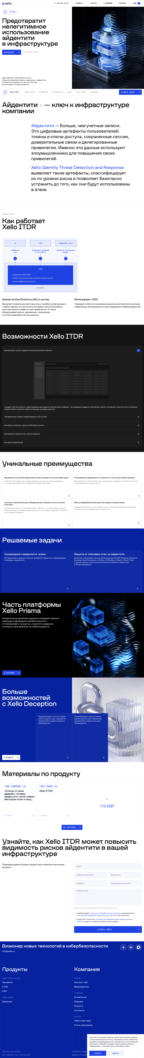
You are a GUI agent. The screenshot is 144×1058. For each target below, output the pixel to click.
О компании (108, 3)
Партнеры (122, 3)
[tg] (123, 947)
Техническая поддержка (81, 1052)
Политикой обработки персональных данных (97, 915)
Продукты (79, 3)
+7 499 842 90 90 (61, 3)
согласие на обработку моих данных (105, 913)
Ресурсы (93, 3)
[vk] (131, 947)
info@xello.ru (8, 951)
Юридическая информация (81, 1055)
